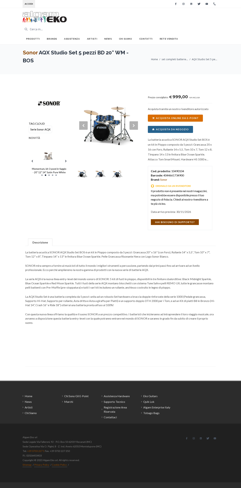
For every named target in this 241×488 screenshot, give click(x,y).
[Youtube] (207, 4)
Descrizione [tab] (40, 242)
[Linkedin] (191, 4)
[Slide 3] (49, 175)
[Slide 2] (45, 175)
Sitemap (27, 464)
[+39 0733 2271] (214, 4)
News (108, 38)
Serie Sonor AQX (40, 129)
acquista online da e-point (177, 118)
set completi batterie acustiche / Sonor (175, 59)
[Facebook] (176, 4)
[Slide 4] (52, 175)
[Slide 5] (56, 175)
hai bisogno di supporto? (175, 222)
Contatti (146, 38)
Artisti (92, 38)
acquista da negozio (172, 129)
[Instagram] (183, 4)
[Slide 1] (42, 175)
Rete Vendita (169, 38)
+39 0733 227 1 (35, 450)
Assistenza (72, 38)
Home (154, 59)
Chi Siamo (125, 38)
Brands (52, 38)
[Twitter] (199, 4)
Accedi (29, 3)
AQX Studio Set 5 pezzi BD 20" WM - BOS (205, 59)
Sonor (30, 52)
